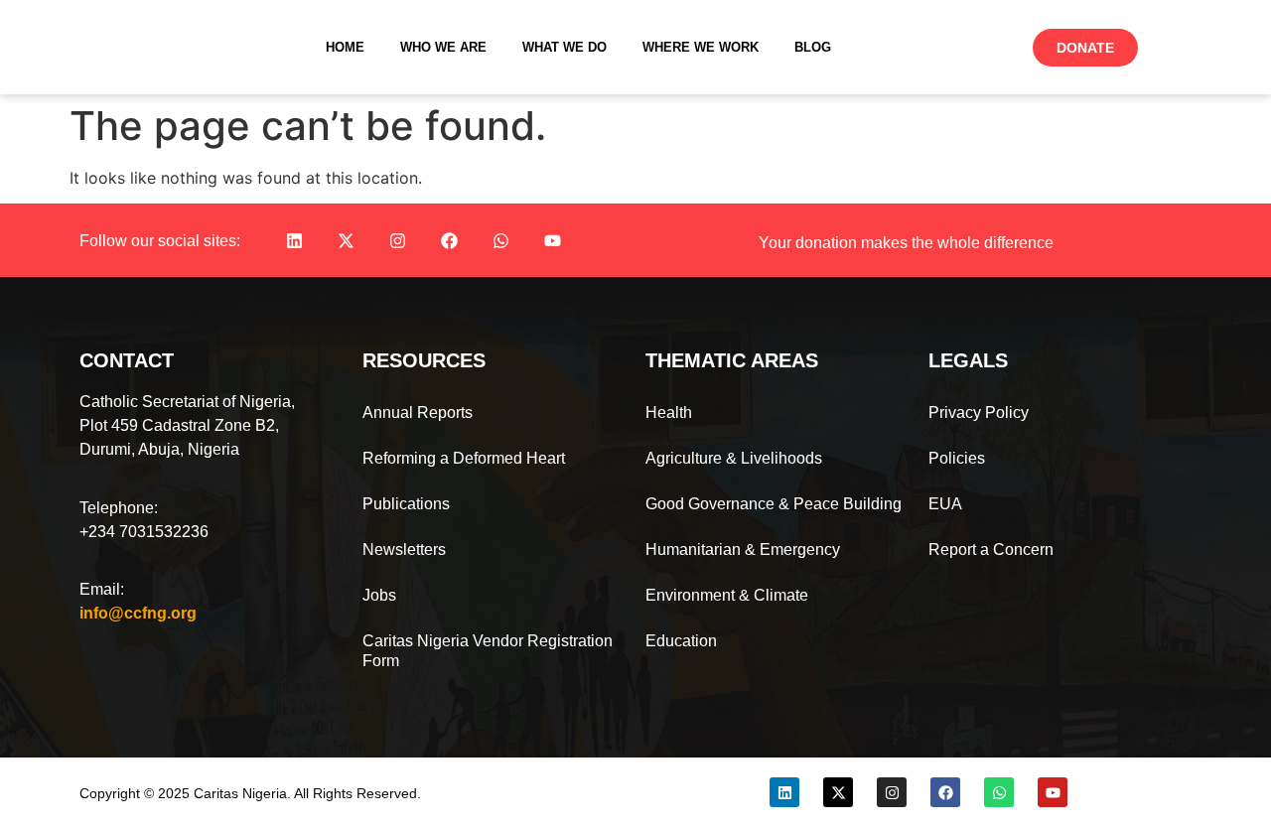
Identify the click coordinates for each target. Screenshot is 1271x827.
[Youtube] (552, 240)
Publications (406, 503)
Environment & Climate (726, 595)
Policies (956, 458)
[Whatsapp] (500, 240)
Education (681, 640)
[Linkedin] (294, 240)
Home (345, 47)
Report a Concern (991, 549)
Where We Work (700, 47)
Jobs (379, 595)
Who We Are (443, 47)
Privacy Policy (978, 412)
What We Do (564, 47)
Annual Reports (417, 412)
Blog (812, 47)
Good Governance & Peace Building (773, 503)
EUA (945, 503)
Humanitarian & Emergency (742, 549)
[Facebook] (449, 240)
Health (668, 412)
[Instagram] (397, 240)
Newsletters (404, 549)
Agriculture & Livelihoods (733, 458)
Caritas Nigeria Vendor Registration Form (487, 650)
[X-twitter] (345, 240)
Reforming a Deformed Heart (463, 458)
